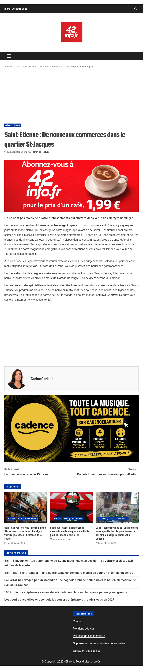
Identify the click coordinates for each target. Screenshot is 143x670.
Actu (18, 125)
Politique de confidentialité (89, 635)
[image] (71, 185)
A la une (9, 125)
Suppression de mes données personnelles (99, 643)
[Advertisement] (71, 94)
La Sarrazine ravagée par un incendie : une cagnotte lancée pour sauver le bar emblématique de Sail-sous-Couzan (117, 507)
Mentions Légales (84, 628)
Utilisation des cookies (86, 650)
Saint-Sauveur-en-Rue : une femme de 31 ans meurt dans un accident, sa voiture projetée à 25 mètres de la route (25, 507)
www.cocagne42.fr (40, 299)
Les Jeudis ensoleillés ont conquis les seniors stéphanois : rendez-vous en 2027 (59, 599)
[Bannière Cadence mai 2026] (71, 428)
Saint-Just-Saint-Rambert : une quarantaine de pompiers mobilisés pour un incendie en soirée (71, 507)
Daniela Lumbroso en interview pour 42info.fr (108, 472)
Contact (78, 621)
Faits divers (30, 519)
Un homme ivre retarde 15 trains (26, 472)
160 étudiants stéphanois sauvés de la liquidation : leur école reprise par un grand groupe (65, 592)
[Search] (135, 8)
